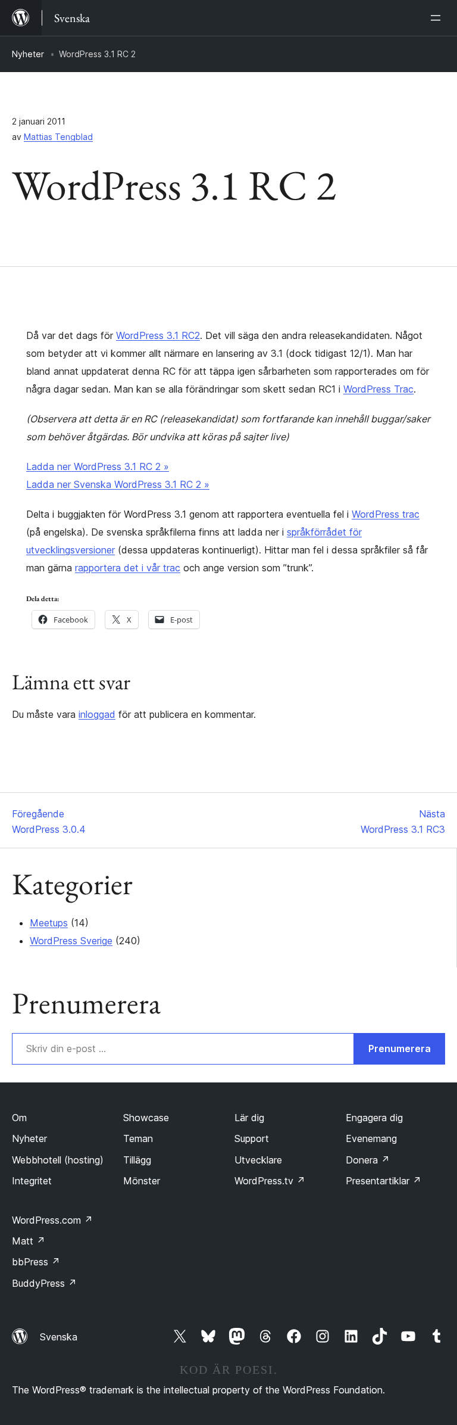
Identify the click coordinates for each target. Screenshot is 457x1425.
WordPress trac (386, 514)
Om (19, 1118)
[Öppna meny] (438, 18)
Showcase (146, 1118)
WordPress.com (52, 1220)
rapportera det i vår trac (127, 568)
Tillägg (137, 1160)
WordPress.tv (269, 1181)
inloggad (97, 714)
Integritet (32, 1181)
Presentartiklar (383, 1181)
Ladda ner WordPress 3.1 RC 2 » (97, 466)
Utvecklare (258, 1160)
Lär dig (249, 1118)
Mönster (141, 1181)
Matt (28, 1241)
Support (251, 1138)
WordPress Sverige (71, 941)
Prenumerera (399, 1048)
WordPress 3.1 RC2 (158, 335)
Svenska (58, 1337)
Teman (138, 1138)
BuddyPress (44, 1283)
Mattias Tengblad (58, 137)
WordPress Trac (378, 389)
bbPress (36, 1262)
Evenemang (371, 1138)
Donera (368, 1160)
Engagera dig (374, 1118)
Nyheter (28, 54)
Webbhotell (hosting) (58, 1160)
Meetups (49, 923)
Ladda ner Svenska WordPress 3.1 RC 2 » (117, 484)
